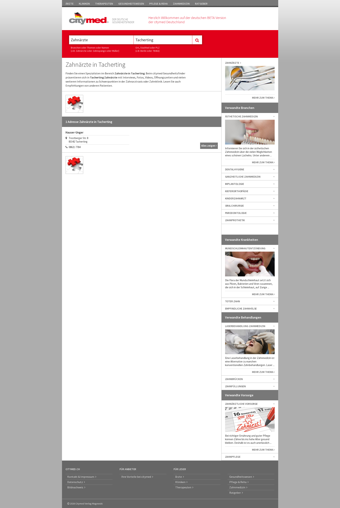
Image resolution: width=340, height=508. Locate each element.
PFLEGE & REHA (158, 3)
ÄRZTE (69, 3)
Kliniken (180, 482)
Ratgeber (235, 492)
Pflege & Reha (238, 482)
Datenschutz (75, 482)
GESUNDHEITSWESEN (131, 3)
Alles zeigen (208, 145)
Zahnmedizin (237, 487)
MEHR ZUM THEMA (263, 97)
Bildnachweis (75, 487)
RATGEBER (201, 3)
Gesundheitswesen (241, 476)
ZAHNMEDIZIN (181, 3)
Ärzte (179, 476)
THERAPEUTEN (104, 3)
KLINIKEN (84, 3)
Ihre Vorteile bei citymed (136, 476)
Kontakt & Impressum (81, 476)
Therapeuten (183, 487)
